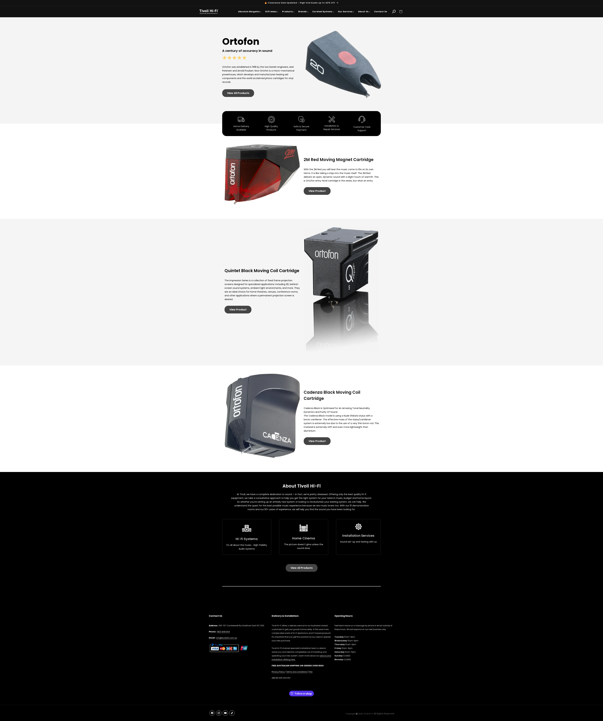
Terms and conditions (297, 671)
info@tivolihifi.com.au (226, 637)
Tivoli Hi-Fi (368, 713)
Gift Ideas (271, 11)
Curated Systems (322, 11)
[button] (400, 11)
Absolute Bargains (249, 11)
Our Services (345, 11)
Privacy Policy (278, 671)
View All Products (238, 93)
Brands (302, 11)
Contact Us (380, 11)
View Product (317, 191)
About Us (363, 11)
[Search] (393, 11)
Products (287, 11)
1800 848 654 (223, 631)
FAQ (310, 671)
